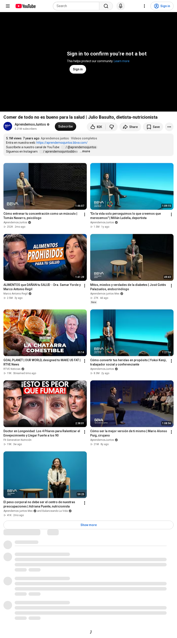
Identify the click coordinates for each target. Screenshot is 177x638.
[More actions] (169, 127)
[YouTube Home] (25, 6)
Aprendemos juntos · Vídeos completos (69, 138)
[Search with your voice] (120, 6)
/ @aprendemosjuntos (81, 147)
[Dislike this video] (112, 127)
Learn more (122, 61)
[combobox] (77, 6)
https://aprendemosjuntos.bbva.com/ (62, 142)
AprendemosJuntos (30, 124)
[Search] (106, 6)
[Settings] (144, 6)
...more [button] (85, 151)
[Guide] (7, 6)
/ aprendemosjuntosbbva (61, 151)
